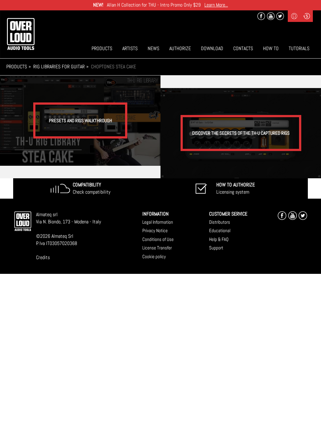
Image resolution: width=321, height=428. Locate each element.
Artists (130, 48)
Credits (43, 257)
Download (212, 48)
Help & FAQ (219, 239)
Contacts (243, 48)
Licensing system (235, 188)
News (153, 48)
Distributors (219, 222)
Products (102, 48)
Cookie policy (154, 256)
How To (271, 48)
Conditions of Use (158, 239)
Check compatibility (91, 188)
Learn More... (216, 5)
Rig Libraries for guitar (59, 66)
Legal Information (157, 222)
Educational (219, 230)
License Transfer (157, 248)
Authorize (180, 48)
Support (216, 248)
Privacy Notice (155, 230)
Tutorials (299, 48)
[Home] (21, 34)
